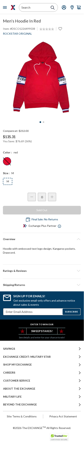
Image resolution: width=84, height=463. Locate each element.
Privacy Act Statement (63, 416)
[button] (42, 271)
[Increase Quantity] (52, 197)
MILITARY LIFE (12, 396)
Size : (6, 173)
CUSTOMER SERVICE (16, 380)
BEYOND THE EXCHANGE (20, 404)
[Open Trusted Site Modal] (59, 437)
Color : (7, 152)
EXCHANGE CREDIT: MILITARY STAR (27, 356)
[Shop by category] (5, 7)
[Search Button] (53, 8)
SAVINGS (9, 348)
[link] (46, 29)
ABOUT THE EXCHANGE (19, 388)
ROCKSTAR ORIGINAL (17, 33)
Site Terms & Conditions (22, 416)
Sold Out (41, 210)
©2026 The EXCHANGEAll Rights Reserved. (42, 428)
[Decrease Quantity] (32, 197)
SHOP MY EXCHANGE (17, 364)
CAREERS (9, 372)
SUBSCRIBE (71, 311)
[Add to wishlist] (60, 29)
